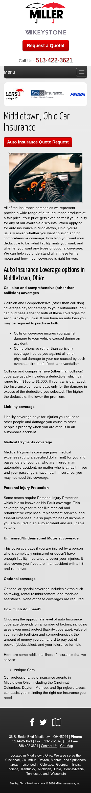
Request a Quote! (45, 45)
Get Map (66, 746)
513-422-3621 (54, 60)
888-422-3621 (28, 746)
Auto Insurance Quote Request (38, 142)
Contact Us (49, 746)
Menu (9, 72)
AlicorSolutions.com (31, 783)
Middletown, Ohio (39, 755)
